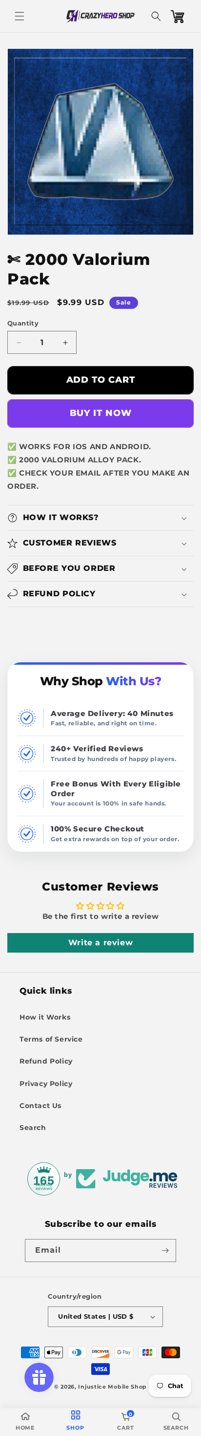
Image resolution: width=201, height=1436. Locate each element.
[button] (19, 16)
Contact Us (40, 1105)
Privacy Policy (46, 1083)
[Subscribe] (165, 1250)
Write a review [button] (100, 942)
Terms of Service (51, 1039)
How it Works (45, 1017)
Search (33, 1127)
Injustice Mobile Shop (112, 1386)
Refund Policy (46, 1061)
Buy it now (101, 413)
